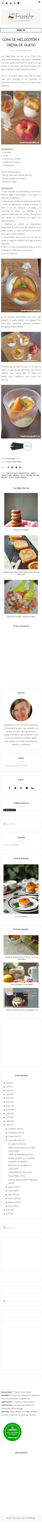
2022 (8, 1098)
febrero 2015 (13, 1202)
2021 (8, 1102)
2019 (8, 1110)
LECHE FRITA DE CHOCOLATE (20, 1172)
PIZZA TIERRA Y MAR (16, 1176)
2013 (8, 1214)
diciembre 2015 (14, 1129)
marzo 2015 (13, 1198)
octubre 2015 (13, 1136)
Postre (29, 475)
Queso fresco (20, 477)
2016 (8, 1121)
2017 (8, 1117)
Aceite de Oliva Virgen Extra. (17, 473)
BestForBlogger (32, 1518)
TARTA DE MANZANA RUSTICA (20, 1155)
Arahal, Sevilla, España (14, 462)
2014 (8, 1210)
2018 (8, 1113)
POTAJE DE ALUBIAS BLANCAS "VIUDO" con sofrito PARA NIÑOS (21, 958)
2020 (8, 1106)
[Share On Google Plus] (20, 467)
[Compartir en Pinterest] (16, 467)
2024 (8, 1090)
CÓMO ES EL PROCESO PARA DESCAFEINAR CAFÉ (22, 1010)
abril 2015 (12, 1194)
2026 (8, 1083)
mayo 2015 (12, 1191)
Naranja (16, 475)
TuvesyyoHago (16, 1518)
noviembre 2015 (14, 1133)
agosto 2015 (13, 1187)
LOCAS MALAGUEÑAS (21, 917)
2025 (8, 1087)
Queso (11, 477)
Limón (33, 473)
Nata (23, 475)
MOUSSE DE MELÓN (16, 1144)
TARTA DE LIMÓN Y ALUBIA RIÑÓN (22, 985)
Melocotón (6, 475)
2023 (8, 1094)
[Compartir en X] (12, 467)
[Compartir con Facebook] (8, 467)
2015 (8, 1125)
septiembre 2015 (15, 1140)
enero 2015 (12, 1206)
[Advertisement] (21, 1042)
